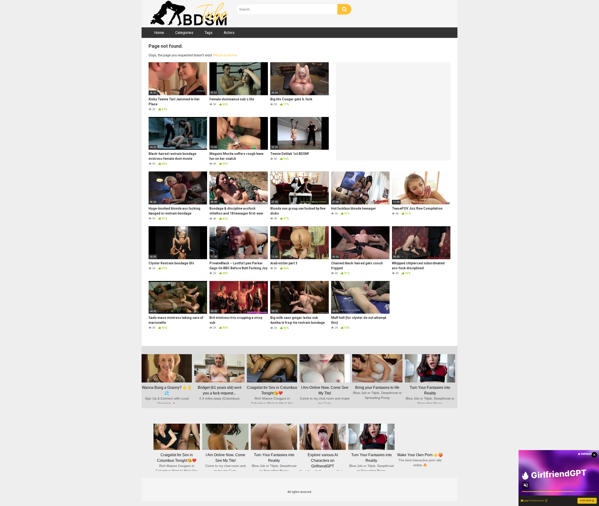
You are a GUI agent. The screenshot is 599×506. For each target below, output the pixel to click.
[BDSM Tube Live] (189, 13)
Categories (184, 32)
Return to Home (225, 55)
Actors (229, 32)
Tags (208, 32)
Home (159, 32)
